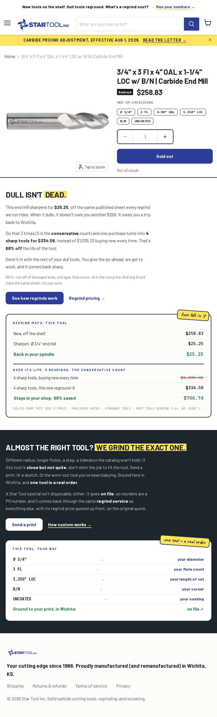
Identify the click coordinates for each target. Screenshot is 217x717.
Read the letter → (165, 39)
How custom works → (70, 524)
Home (9, 56)
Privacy (123, 685)
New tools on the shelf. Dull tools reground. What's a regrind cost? (85, 6)
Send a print (24, 524)
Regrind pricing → (87, 298)
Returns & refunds (49, 685)
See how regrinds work (34, 298)
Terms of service (91, 685)
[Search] (191, 24)
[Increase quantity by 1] (165, 137)
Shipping (15, 685)
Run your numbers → (175, 6)
